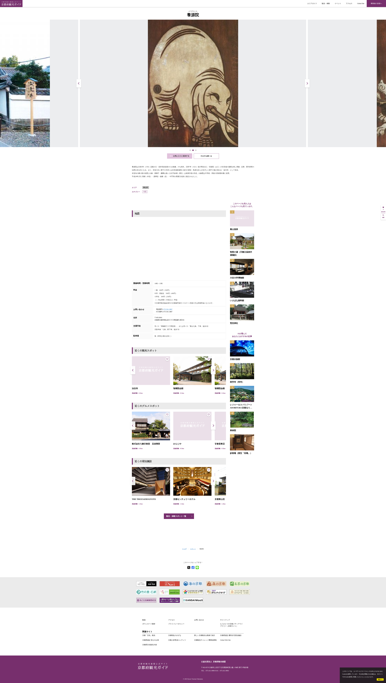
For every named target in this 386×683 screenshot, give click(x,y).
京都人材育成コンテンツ (177, 640)
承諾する (380, 679)
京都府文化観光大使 (149, 645)
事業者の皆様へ (376, 3)
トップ (184, 549)
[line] (197, 567)
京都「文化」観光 (148, 635)
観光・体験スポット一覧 (176, 516)
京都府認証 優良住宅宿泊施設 (230, 635)
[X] (188, 567)
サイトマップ (225, 620)
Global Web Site (225, 640)
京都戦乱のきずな (174, 635)
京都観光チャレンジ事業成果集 (205, 640)
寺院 (144, 192)
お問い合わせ (199, 620)
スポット (193, 549)
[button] (307, 83)
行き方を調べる (206, 156)
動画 (144, 620)
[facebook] (193, 567)
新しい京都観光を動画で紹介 (204, 635)
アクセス (349, 3)
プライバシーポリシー (176, 624)
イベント (338, 3)
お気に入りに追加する (181, 156)
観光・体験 (326, 3)
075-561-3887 (167, 309)
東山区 (145, 187)
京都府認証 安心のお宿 (150, 640)
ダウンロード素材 (148, 624)
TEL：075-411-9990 (208, 671)
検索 (383, 217)
